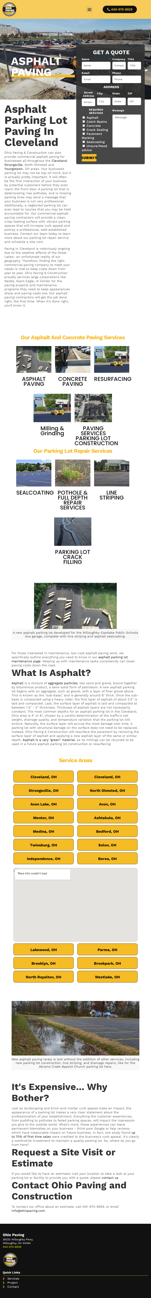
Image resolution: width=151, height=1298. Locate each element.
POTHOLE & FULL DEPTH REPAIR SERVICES (73, 500)
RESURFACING (112, 379)
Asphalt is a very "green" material (49, 740)
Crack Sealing (97, 130)
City (100, 93)
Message (118, 110)
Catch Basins (97, 121)
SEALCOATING (35, 493)
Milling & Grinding (52, 430)
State (116, 93)
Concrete (94, 126)
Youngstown (13, 169)
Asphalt (92, 117)
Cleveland (59, 161)
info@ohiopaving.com (28, 1210)
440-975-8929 (93, 1206)
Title (131, 59)
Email (86, 72)
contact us (110, 1178)
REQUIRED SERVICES (96, 111)
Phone (116, 72)
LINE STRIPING (111, 495)
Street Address (88, 94)
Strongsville (13, 165)
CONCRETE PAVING (72, 381)
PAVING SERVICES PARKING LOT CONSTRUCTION (96, 435)
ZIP (130, 93)
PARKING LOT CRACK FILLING (72, 557)
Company (118, 59)
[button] (89, 9)
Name (85, 59)
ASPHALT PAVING (34, 381)
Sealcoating (96, 142)
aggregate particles (63, 683)
